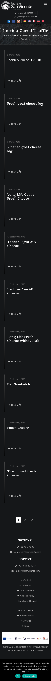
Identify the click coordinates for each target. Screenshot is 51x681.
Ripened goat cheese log (24, 149)
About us (27, 585)
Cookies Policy (27, 595)
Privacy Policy (27, 590)
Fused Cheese (18, 428)
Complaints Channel (27, 600)
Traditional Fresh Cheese (21, 473)
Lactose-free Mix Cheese (21, 291)
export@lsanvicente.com (27, 570)
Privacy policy (29, 676)
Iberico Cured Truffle (24, 60)
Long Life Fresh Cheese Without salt (23, 339)
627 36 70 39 (27, 546)
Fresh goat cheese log (25, 104)
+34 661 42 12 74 (27, 565)
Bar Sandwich (18, 384)
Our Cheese (27, 610)
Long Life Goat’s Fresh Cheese (20, 197)
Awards (27, 620)
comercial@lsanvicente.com (27, 551)
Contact (27, 580)
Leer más (16, 80)
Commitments (27, 615)
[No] (47, 670)
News (27, 626)
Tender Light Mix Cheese (21, 244)
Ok (18, 676)
